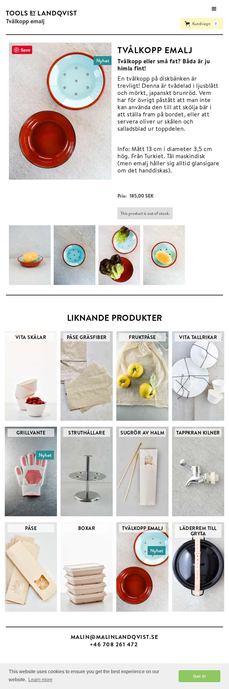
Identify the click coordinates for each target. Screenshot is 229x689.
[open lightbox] (31, 255)
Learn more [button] (40, 679)
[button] (214, 9)
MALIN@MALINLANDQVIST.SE (115, 637)
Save (25, 50)
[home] (41, 13)
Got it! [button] (199, 676)
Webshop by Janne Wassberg (29, 658)
